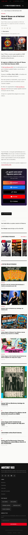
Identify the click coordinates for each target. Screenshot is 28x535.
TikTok (15, 192)
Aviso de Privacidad (5, 491)
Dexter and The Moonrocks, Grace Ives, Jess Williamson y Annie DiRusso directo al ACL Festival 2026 (13, 442)
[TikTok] (14, 475)
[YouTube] (11, 475)
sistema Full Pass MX (6, 164)
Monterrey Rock (14, 5)
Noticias (3, 13)
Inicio (2, 10)
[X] (5, 475)
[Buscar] (22, 5)
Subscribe (3, 488)
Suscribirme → (14, 524)
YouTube (15, 196)
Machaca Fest (16, 505)
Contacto (3, 494)
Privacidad (9, 532)
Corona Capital (6, 505)
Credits (19, 532)
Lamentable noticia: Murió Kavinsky (11, 432)
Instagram (15, 182)
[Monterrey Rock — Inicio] (14, 467)
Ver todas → (24, 236)
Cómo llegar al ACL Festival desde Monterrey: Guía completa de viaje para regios (12, 423)
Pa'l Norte (4, 501)
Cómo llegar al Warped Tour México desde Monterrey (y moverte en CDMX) (13, 413)
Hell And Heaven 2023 (7, 67)
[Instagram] (8, 475)
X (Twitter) (15, 201)
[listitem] (6, 247)
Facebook (15, 187)
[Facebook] (2, 475)
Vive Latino (13, 501)
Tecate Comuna (6, 509)
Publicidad (3, 485)
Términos (14, 532)
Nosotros (3, 482)
